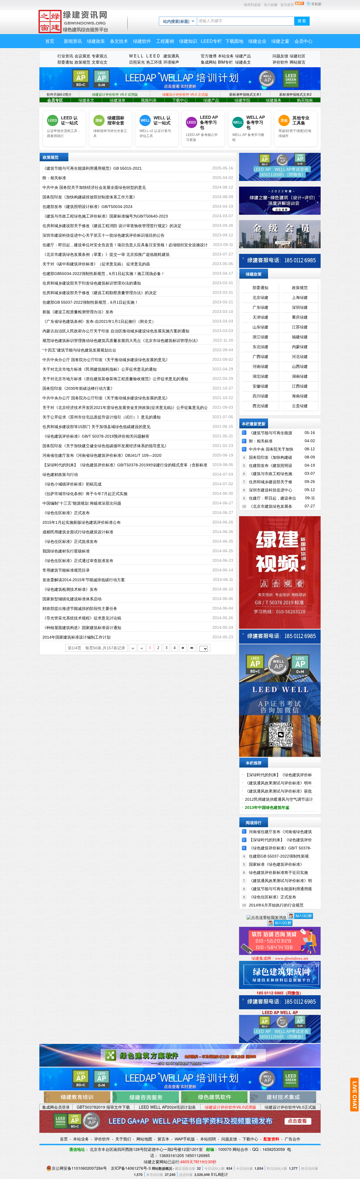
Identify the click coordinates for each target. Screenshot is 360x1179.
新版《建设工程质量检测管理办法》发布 (77, 312)
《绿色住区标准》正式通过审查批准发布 (77, 560)
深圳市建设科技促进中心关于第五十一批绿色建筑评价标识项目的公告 (103, 235)
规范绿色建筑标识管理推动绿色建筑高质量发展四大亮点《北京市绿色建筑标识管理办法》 (121, 340)
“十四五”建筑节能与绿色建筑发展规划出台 (79, 350)
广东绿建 (260, 307)
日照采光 (137, 62)
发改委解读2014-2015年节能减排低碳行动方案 (83, 580)
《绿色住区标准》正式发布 (66, 513)
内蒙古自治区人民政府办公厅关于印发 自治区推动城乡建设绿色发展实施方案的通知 (115, 331)
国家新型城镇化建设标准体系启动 (72, 599)
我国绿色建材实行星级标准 (66, 551)
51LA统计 (219, 1174)
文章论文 (99, 62)
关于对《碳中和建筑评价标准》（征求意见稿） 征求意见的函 (96, 264)
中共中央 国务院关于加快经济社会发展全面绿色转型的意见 (94, 187)
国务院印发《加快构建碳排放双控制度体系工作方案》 (89, 197)
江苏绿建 (300, 327)
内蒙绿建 (300, 347)
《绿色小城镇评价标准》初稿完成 (72, 484)
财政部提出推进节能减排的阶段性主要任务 (79, 608)
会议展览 (82, 56)
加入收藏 (270, 5)
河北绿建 (300, 357)
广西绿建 (260, 357)
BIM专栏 (225, 62)
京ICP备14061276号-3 (131, 1168)
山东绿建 (260, 327)
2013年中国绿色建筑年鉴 (267, 807)
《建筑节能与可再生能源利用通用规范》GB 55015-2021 (92, 168)
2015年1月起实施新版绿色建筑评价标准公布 (81, 522)
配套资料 (271, 1139)
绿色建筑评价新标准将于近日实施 (278, 872)
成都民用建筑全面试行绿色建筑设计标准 (77, 532)
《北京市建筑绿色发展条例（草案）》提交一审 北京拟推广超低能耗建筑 (106, 254)
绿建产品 (243, 56)
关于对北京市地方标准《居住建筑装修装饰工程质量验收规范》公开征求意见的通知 (115, 379)
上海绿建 (300, 298)
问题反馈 (280, 56)
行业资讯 (65, 56)
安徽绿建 (260, 386)
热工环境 (154, 62)
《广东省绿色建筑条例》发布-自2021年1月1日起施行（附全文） (99, 321)
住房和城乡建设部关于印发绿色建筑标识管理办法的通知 (91, 283)
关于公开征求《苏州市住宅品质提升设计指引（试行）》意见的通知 (101, 417)
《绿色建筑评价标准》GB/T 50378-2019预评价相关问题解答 (95, 436)
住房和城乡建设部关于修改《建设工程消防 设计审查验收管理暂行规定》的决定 (111, 225)
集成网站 (209, 62)
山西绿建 (300, 366)
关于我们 (123, 1139)
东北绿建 (260, 347)
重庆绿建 (300, 317)
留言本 (163, 1139)
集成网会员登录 (56, 1107)
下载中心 (250, 1139)
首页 (64, 1139)
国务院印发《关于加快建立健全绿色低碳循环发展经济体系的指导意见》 (105, 446)
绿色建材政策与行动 (60, 474)
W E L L (136, 56)
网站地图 (144, 1139)
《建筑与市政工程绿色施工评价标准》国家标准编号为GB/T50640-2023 (105, 216)
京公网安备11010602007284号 (79, 1168)
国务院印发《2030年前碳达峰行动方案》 (78, 388)
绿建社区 (297, 56)
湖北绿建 (260, 376)
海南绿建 (300, 396)
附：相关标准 (54, 178)
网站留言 (297, 62)
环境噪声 (171, 62)
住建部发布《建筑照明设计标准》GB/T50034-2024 (87, 206)
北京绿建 (260, 298)
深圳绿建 (300, 307)
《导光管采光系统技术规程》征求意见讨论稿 (81, 618)
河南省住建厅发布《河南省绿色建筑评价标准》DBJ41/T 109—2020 (101, 455)
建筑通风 (171, 56)
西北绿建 (260, 406)
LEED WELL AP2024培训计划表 (167, 1107)
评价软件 (280, 62)
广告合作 (292, 1139)
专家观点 (99, 56)
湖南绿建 (300, 376)
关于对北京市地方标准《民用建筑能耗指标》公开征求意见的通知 (99, 369)
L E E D (153, 56)
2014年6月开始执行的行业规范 (276, 905)
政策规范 (82, 62)
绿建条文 (243, 62)
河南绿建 (260, 366)
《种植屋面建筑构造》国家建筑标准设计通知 (81, 627)
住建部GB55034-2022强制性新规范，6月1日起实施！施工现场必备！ (103, 273)
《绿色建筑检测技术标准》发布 (70, 589)
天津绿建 (260, 317)
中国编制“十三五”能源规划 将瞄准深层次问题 (81, 503)
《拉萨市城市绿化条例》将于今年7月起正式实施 (84, 493)
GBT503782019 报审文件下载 (103, 1107)
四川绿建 (260, 396)
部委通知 (65, 62)
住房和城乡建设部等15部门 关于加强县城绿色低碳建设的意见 (96, 426)
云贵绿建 (300, 406)
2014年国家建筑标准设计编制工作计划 (76, 637)
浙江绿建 (260, 337)
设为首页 (287, 5)
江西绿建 (300, 386)
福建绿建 (300, 337)
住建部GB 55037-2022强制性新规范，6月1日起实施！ (90, 302)
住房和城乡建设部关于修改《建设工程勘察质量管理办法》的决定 (99, 292)
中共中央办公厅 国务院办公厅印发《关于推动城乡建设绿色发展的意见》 (106, 359)
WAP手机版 (185, 1139)
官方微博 (209, 56)
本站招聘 (208, 1139)
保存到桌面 (252, 5)
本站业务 (226, 56)
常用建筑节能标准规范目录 (66, 570)
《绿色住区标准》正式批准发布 (70, 541)
